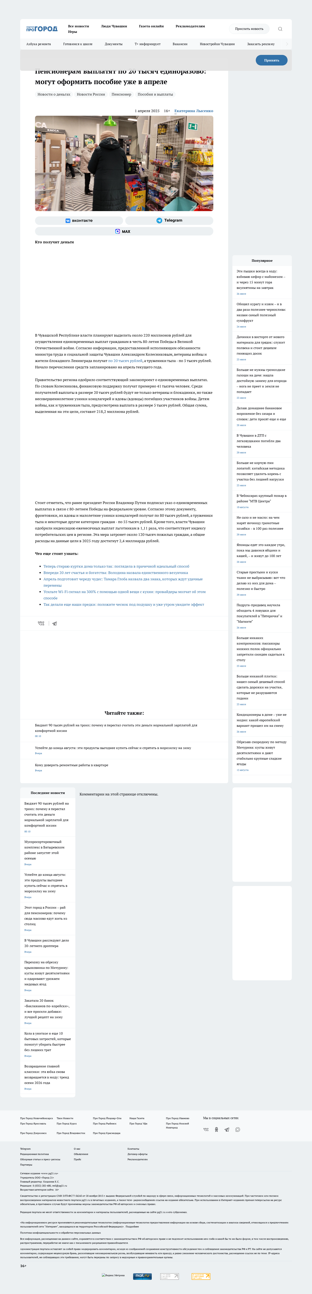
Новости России (91, 94)
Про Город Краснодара (106, 1133)
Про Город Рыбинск (104, 1123)
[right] (287, 44)
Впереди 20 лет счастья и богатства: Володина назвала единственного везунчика (116, 572)
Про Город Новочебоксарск (36, 1118)
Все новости (78, 26)
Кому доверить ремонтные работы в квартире (71, 767)
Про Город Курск (67, 1123)
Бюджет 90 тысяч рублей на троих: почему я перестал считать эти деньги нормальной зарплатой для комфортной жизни (116, 730)
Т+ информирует (147, 44)
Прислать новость (249, 28)
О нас (77, 1148)
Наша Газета (136, 1118)
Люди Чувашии (114, 26)
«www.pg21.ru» (49, 1173)
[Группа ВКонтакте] (79, 220)
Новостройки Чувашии (217, 44)
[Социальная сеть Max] (124, 231)
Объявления (81, 1154)
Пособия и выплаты (155, 94)
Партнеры (26, 1164)
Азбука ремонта (38, 44)
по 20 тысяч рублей (125, 360)
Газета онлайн (151, 26)
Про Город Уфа (138, 1123)
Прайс (77, 1159)
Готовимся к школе (78, 44)
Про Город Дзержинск (33, 1133)
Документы (113, 44)
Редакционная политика (34, 1154)
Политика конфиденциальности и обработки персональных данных (60, 1232)
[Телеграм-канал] (169, 220)
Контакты (133, 1148)
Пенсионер (121, 94)
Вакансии (180, 44)
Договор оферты (138, 1154)
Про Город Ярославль (33, 1123)
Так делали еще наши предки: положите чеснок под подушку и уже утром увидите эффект (124, 604)
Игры (72, 31)
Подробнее (132, 1226)
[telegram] (56, 623)
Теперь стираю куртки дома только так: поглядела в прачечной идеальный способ (116, 566)
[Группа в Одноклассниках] (216, 1129)
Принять (271, 60)
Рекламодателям (190, 26)
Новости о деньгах (54, 94)
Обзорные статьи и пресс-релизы (40, 1159)
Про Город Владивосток (71, 1133)
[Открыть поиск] (280, 29)
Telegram (25, 1148)
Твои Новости (65, 1118)
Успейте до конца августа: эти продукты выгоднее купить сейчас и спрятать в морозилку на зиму (113, 750)
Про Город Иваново (177, 1118)
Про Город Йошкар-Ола (107, 1118)
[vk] (41, 623)
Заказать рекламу (261, 44)
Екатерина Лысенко (193, 110)
